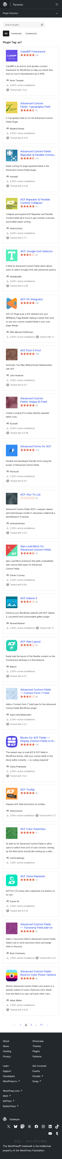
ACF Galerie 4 (28, 598)
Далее (47, 1025)
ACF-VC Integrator (31, 299)
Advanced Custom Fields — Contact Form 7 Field (35, 691)
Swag (36, 1081)
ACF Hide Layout (30, 641)
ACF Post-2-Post (30, 350)
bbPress (9, 1101)
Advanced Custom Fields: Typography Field (35, 105)
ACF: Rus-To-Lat (30, 494)
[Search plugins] (42, 25)
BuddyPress (11, 1106)
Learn (6, 1065)
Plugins (36, 1051)
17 (41, 1024)
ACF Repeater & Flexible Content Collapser (35, 201)
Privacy (7, 1056)
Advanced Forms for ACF (35, 446)
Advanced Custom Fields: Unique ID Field (33, 400)
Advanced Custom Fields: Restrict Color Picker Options (38, 973)
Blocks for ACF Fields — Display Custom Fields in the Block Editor (37, 739)
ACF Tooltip (27, 789)
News (6, 1046)
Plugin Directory (10, 13)
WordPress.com (12, 1090)
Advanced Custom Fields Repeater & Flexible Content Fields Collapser (37, 153)
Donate (37, 1076)
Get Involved (39, 1065)
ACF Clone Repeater (32, 876)
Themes (36, 1046)
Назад (14, 1025)
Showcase (38, 1041)
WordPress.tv (11, 1081)
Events (36, 1071)
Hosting (7, 1051)
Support (7, 1071)
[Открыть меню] (57, 4)
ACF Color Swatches (33, 828)
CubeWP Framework (33, 51)
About (6, 1041)
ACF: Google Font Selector (36, 251)
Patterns (37, 1056)
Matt (7, 1095)
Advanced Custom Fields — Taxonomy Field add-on (36, 926)
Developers (9, 1076)
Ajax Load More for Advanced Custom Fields (35, 548)
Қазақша (14, 1119)
